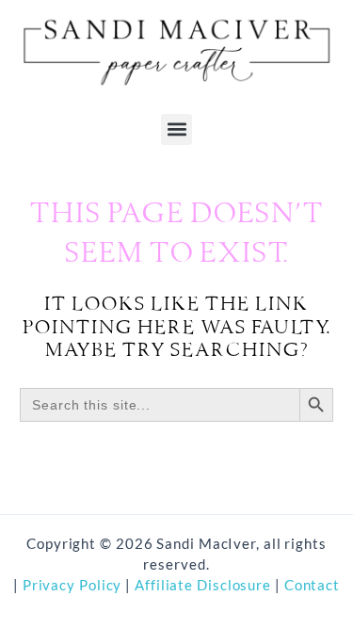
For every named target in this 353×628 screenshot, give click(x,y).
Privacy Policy (70, 585)
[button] (176, 129)
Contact (312, 585)
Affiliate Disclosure (205, 585)
